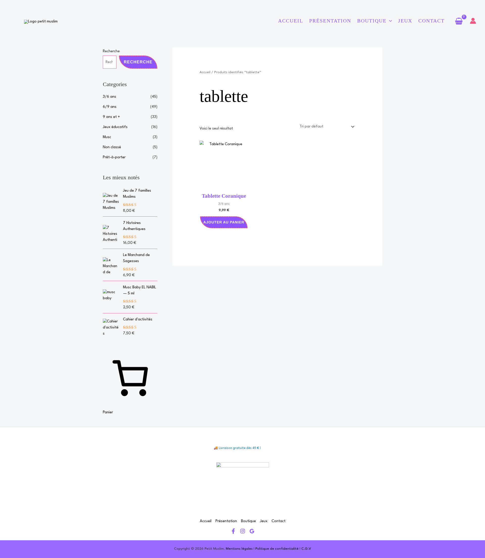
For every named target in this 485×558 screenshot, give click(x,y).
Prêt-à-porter (114, 157)
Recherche (111, 51)
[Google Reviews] (252, 531)
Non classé (112, 147)
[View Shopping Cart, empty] (459, 21)
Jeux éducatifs (115, 127)
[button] (389, 20)
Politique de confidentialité (277, 548)
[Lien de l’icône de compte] (473, 21)
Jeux (405, 20)
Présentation (330, 20)
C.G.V (306, 548)
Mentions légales (239, 548)
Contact (431, 20)
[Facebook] (233, 531)
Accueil (290, 20)
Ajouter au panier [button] (223, 222)
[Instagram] (242, 531)
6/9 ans (109, 107)
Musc (107, 137)
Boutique (371, 20)
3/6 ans (109, 97)
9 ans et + (111, 117)
